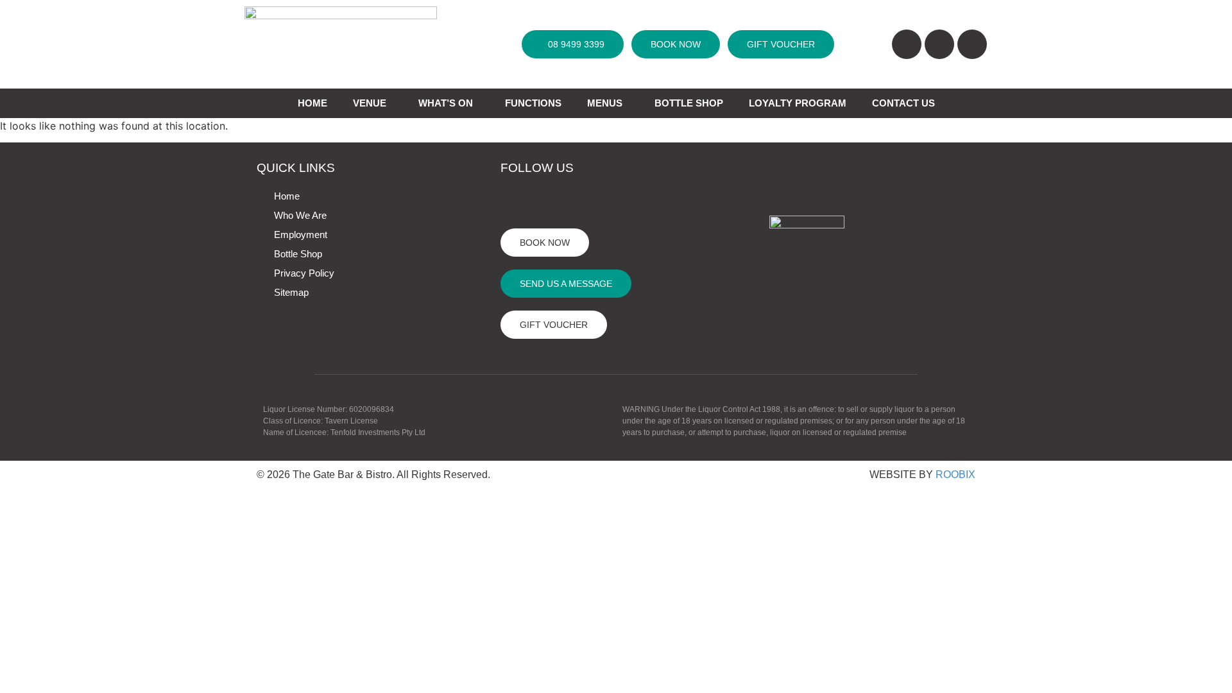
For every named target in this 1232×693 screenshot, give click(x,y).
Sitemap (291, 292)
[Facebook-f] (906, 44)
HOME (312, 103)
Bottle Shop (688, 103)
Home (287, 196)
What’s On (445, 103)
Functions (533, 103)
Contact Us (903, 103)
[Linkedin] (972, 44)
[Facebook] (515, 201)
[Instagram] (939, 44)
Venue (369, 103)
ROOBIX (955, 474)
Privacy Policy (304, 273)
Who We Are (300, 215)
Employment (300, 234)
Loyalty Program (797, 103)
